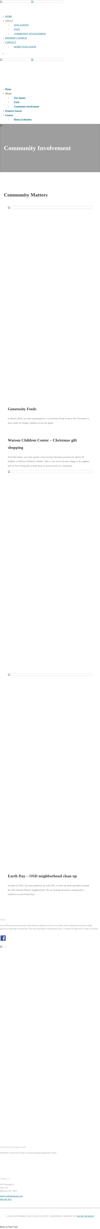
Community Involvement (30, 33)
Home (8, 16)
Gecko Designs (85, 1216)
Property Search (16, 38)
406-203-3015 (6, 1199)
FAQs (17, 29)
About (9, 20)
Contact (10, 42)
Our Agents (21, 25)
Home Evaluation (25, 46)
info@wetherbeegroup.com (11, 1196)
